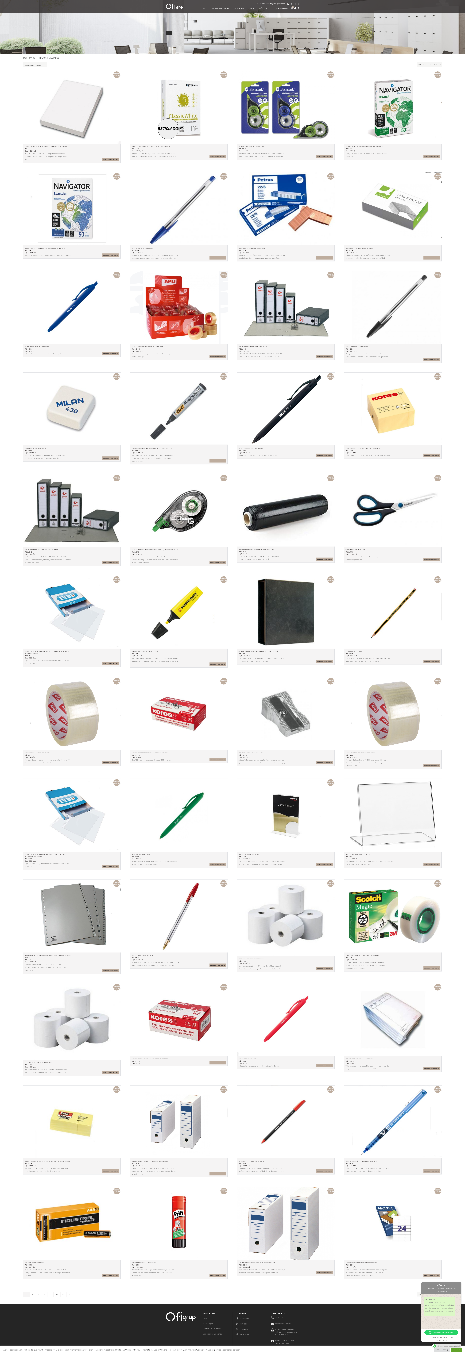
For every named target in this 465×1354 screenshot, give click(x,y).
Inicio (205, 1319)
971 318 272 (260, 4)
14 (63, 1294)
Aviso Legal (208, 1324)
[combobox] (35, 64)
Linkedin (244, 1324)
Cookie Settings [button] (442, 1350)
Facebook (244, 1319)
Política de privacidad (212, 1329)
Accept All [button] (457, 1350)
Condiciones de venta (212, 1334)
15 (69, 1294)
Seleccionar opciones (110, 159)
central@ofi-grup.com (275, 4)
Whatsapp (244, 1334)
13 (57, 1294)
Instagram (244, 1329)
